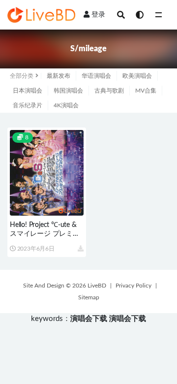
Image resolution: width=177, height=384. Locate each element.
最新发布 (58, 76)
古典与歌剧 (109, 91)
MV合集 (145, 91)
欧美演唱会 (137, 76)
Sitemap (88, 297)
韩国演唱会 (68, 91)
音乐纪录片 (27, 105)
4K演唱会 (66, 105)
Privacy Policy (133, 285)
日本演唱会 (27, 91)
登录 (98, 14)
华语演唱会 (96, 76)
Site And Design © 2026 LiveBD (64, 285)
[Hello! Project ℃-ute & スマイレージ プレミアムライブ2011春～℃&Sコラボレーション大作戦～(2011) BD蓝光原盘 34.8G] (47, 173)
